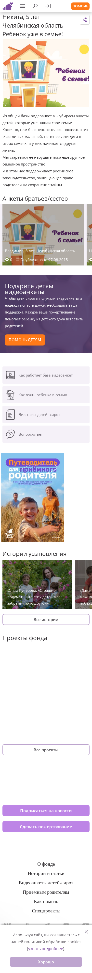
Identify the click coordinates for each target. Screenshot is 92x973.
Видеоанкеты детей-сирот (46, 882)
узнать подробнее (45, 948)
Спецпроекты (46, 910)
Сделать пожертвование (46, 826)
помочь (80, 6)
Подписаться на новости (46, 810)
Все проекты (46, 750)
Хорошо (46, 962)
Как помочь (46, 901)
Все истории (46, 619)
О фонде (46, 864)
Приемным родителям (46, 892)
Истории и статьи (46, 873)
